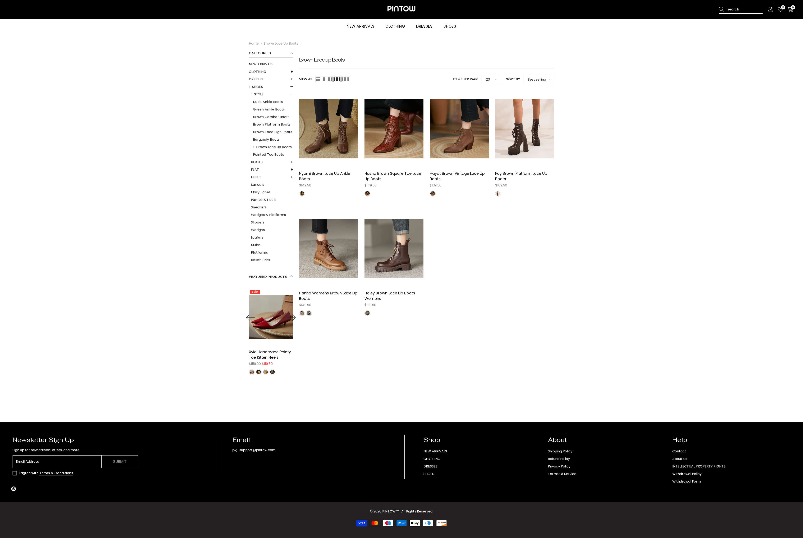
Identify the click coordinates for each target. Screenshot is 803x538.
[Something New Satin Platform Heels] (281, 317)
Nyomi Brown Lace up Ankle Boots (324, 176)
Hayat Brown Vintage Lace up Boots (457, 176)
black (309, 313)
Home (254, 43)
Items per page (465, 79)
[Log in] (770, 9)
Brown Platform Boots (271, 124)
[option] (281, 332)
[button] (271, 71)
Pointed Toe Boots (268, 154)
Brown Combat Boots (271, 116)
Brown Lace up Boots (280, 43)
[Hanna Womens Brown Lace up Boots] (328, 248)
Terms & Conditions (56, 473)
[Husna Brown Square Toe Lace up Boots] (394, 128)
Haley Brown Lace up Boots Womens (389, 295)
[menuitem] (271, 64)
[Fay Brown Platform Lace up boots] (524, 128)
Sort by (513, 79)
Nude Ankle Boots (268, 101)
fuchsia (268, 372)
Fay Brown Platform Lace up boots (521, 176)
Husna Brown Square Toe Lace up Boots (392, 176)
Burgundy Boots (266, 139)
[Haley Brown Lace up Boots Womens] (394, 248)
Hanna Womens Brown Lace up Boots (328, 295)
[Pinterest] (13, 489)
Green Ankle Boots (269, 109)
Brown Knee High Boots (272, 132)
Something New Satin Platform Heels (278, 354)
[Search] (741, 9)
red (262, 372)
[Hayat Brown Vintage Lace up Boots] (459, 128)
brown (302, 193)
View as (305, 79)
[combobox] (745, 9)
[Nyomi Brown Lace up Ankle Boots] (328, 128)
